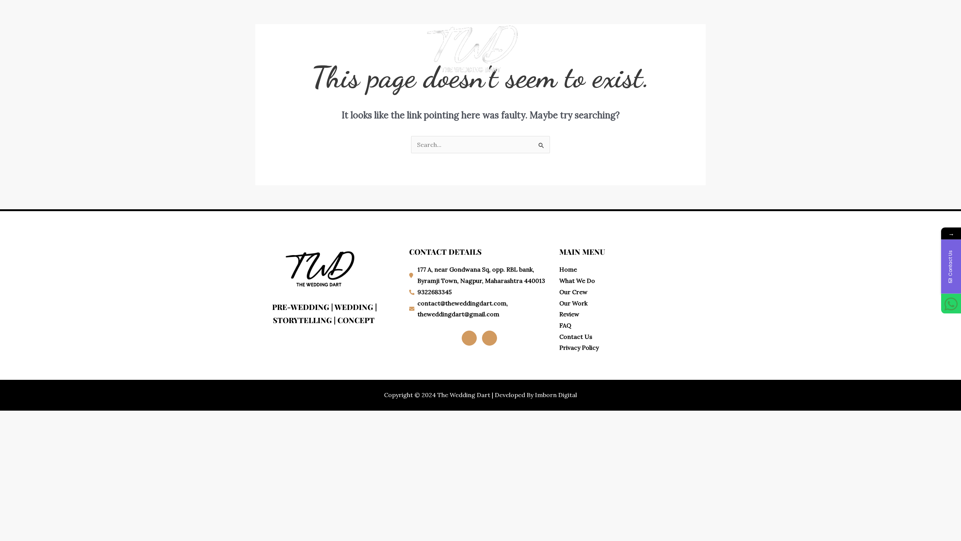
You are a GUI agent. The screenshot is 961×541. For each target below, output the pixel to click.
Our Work (367, 47)
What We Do (320, 47)
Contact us (670, 47)
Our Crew (591, 47)
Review (629, 47)
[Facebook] (469, 338)
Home (281, 47)
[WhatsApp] (951, 304)
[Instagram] (489, 338)
